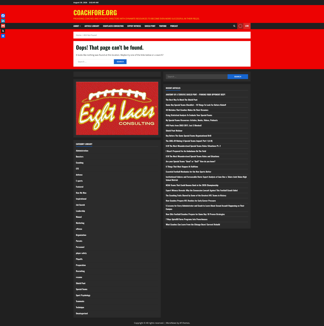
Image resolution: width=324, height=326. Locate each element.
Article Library (92, 25)
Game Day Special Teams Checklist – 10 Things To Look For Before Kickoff (196, 104)
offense (79, 228)
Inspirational (81, 198)
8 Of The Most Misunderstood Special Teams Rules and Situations (192, 156)
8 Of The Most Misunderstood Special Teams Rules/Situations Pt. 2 (193, 145)
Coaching (79, 162)
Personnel (80, 246)
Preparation (81, 265)
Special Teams (81, 289)
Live (247, 25)
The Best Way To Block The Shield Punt (181, 99)
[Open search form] (234, 26)
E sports (79, 180)
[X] (3, 30)
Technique (80, 307)
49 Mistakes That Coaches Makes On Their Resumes (187, 109)
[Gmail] (3, 25)
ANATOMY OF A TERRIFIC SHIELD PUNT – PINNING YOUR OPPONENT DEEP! (195, 94)
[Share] (3, 36)
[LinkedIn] (3, 20)
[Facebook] (3, 15)
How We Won (81, 192)
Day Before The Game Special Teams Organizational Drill (188, 135)
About (76, 25)
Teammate (80, 301)
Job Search (80, 204)
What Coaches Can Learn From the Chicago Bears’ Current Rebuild (193, 224)
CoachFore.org (95, 12)
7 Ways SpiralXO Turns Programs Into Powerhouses (187, 219)
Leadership (80, 210)
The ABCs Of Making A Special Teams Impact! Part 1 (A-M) (189, 140)
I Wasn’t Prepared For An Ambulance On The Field (186, 151)
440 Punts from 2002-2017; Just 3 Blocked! (184, 125)
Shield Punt (150, 25)
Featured (79, 186)
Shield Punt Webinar (174, 130)
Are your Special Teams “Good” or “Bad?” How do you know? (190, 161)
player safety (81, 253)
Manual (79, 216)
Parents (79, 240)
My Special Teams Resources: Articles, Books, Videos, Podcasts (192, 120)
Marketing (80, 222)
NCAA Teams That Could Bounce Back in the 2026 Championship (192, 185)
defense (79, 174)
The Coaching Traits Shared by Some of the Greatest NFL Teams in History (196, 195)
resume (79, 277)
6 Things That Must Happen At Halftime (182, 166)
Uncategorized (82, 313)
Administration (82, 150)
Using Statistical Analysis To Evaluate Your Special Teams (189, 115)
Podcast (174, 25)
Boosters (79, 156)
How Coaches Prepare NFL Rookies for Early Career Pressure (191, 200)
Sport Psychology (83, 295)
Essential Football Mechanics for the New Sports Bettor (188, 171)
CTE (77, 168)
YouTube (162, 25)
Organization (81, 234)
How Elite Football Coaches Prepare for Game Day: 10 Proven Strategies (195, 214)
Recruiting (80, 271)
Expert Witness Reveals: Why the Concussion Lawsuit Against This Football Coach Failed (202, 190)
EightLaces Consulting (113, 25)
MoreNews (171, 323)
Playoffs (79, 259)
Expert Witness (134, 25)
